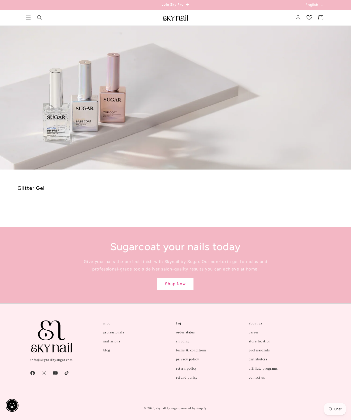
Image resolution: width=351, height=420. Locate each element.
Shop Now (175, 283)
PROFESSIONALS (113, 332)
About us (255, 323)
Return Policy (186, 368)
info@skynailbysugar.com (51, 360)
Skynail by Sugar (167, 408)
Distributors (258, 359)
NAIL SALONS (111, 341)
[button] (28, 17)
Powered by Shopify (193, 408)
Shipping (183, 341)
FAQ (178, 323)
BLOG (106, 350)
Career (253, 332)
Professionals (259, 350)
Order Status (185, 332)
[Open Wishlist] (309, 17)
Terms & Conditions (191, 350)
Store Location (259, 341)
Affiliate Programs (263, 368)
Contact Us (257, 377)
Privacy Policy (187, 359)
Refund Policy (187, 377)
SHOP (106, 323)
